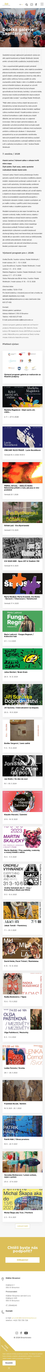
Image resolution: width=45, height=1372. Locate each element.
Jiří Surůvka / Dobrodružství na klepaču (21, 708)
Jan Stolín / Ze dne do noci (16, 779)
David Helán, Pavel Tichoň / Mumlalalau (21, 961)
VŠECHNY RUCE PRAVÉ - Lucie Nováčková (22, 450)
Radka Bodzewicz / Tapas (15, 997)
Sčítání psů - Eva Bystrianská (16, 525)
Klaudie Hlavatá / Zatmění (15, 815)
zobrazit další (22, 1226)
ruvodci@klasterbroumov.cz (24, 1318)
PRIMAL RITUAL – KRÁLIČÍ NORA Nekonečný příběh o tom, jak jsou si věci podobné (21, 488)
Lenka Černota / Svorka (14, 1068)
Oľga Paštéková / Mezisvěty (16, 1032)
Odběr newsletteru (5, 1348)
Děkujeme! (22, 1260)
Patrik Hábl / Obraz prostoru (16, 1139)
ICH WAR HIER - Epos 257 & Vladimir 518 (21, 561)
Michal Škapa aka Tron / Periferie (18, 1213)
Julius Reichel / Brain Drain (15, 672)
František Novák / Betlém (15, 1104)
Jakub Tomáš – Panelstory (15, 925)
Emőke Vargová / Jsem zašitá (17, 743)
